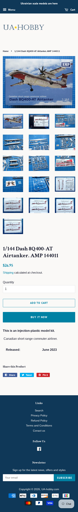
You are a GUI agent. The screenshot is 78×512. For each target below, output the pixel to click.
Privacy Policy (39, 415)
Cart (72, 9)
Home (6, 51)
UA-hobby (47, 489)
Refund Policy (39, 420)
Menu (11, 9)
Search (39, 410)
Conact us (39, 430)
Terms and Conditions (39, 425)
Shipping (8, 272)
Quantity (8, 282)
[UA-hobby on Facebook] (39, 449)
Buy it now (39, 317)
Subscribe (64, 477)
